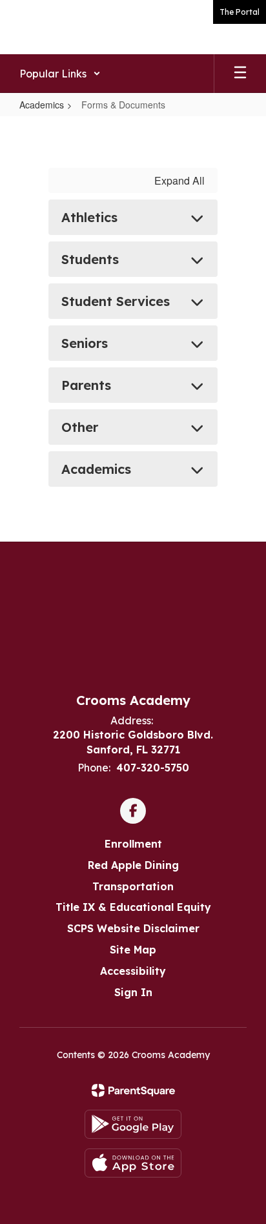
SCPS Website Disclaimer (133, 928)
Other (79, 427)
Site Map (133, 949)
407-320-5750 (152, 767)
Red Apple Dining (133, 865)
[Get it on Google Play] (133, 1124)
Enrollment (133, 843)
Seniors (84, 343)
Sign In (133, 992)
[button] (60, 73)
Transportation (133, 886)
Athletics (89, 217)
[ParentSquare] (133, 1090)
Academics (41, 104)
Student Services (115, 301)
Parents (86, 385)
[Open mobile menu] (240, 73)
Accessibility (133, 970)
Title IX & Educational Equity (133, 907)
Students (90, 259)
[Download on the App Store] (133, 1163)
